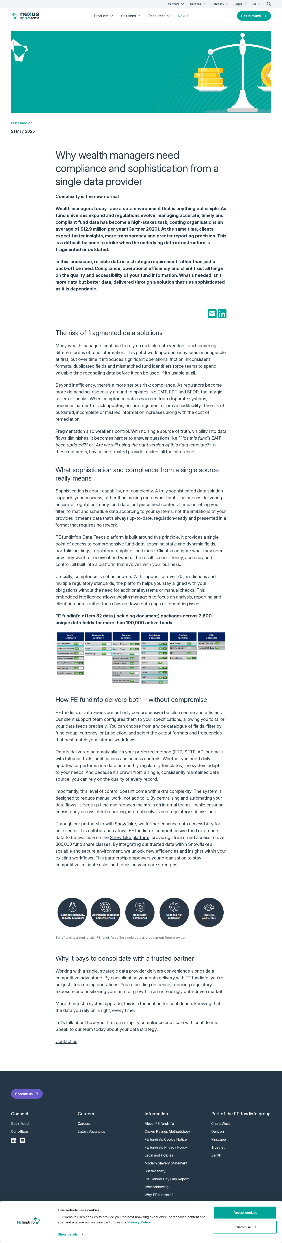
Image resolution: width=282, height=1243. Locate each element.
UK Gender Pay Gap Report (167, 1179)
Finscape (218, 1139)
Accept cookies (245, 1212)
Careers (195, 4)
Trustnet (217, 1147)
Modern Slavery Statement (166, 1163)
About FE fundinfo (159, 1123)
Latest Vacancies (91, 1131)
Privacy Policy (139, 1222)
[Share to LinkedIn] (222, 313)
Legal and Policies (159, 1155)
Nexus (183, 16)
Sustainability (155, 1171)
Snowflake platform (129, 837)
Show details (68, 1234)
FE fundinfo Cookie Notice (166, 1139)
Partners (174, 4)
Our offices (20, 1131)
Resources (156, 16)
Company (218, 4)
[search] (269, 4)
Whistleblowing (157, 1187)
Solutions (128, 16)
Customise (242, 1227)
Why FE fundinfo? (159, 1195)
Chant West (220, 1123)
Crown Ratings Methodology (167, 1131)
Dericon (217, 1131)
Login (238, 4)
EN (254, 4)
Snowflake (125, 823)
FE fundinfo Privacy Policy (166, 1147)
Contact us (66, 1041)
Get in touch (251, 16)
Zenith (216, 1155)
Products (101, 16)
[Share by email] (212, 313)
